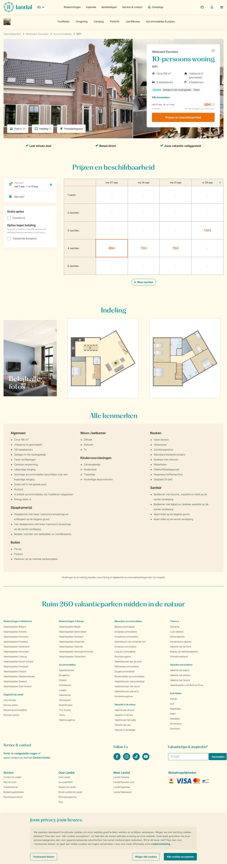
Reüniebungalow (123, 656)
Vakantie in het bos (124, 715)
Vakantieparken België (70, 626)
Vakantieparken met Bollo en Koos (186, 685)
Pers (61, 802)
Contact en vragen (12, 777)
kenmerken (161, 97)
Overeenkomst (11, 787)
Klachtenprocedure (13, 797)
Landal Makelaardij (122, 792)
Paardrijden (175, 708)
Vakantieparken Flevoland (16, 636)
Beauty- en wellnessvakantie (184, 651)
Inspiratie (91, 7)
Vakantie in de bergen (125, 730)
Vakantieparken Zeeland (15, 681)
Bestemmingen (72, 7)
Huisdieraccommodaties (126, 636)
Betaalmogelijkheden (14, 792)
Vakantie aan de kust (124, 710)
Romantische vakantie (180, 641)
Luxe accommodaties (125, 651)
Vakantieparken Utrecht (15, 671)
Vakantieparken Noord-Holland (18, 661)
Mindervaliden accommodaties (129, 676)
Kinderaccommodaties (125, 646)
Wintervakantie (177, 636)
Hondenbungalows (124, 696)
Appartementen (66, 670)
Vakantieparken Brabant (15, 626)
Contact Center (41, 757)
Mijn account (10, 782)
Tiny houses (65, 710)
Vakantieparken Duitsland (71, 636)
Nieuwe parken (11, 705)
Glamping (174, 626)
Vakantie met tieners (180, 680)
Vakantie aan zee (123, 725)
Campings (157, 7)
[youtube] (145, 759)
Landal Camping (121, 777)
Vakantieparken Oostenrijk (71, 641)
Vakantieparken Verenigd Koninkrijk (76, 651)
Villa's (62, 715)
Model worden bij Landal (70, 792)
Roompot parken (12, 715)
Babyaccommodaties (125, 626)
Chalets (63, 680)
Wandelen (175, 718)
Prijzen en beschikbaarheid (183, 117)
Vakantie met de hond (180, 646)
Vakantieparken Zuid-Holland (17, 686)
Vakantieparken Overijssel (16, 666)
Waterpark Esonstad (165, 51)
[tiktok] (136, 759)
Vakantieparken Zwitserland (72, 656)
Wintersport (176, 723)
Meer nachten (145, 282)
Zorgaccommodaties (124, 671)
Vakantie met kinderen (181, 664)
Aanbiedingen (109, 7)
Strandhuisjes (65, 705)
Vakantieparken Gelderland (16, 646)
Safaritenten (65, 695)
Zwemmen (175, 728)
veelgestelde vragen (25, 753)
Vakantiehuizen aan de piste (128, 661)
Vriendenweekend (179, 656)
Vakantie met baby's (179, 670)
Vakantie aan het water (125, 720)
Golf (172, 703)
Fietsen (173, 698)
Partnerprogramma (67, 797)
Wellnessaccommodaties (127, 666)
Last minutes (10, 700)
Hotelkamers (65, 685)
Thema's (174, 621)
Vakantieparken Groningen (16, 651)
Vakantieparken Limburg (15, 656)
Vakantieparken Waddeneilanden (19, 676)
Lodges (62, 690)
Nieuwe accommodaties (15, 710)
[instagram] (127, 759)
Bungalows (64, 675)
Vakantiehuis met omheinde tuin (130, 641)
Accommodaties (67, 664)
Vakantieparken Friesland (16, 641)
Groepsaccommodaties (126, 631)
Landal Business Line (124, 782)
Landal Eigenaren (122, 787)
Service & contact (132, 7)
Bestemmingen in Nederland (18, 621)
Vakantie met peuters (180, 675)
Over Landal (64, 777)
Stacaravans (65, 700)
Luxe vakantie (176, 631)
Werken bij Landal (67, 787)
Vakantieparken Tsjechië (71, 646)
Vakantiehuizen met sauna (127, 686)
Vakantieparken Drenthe (15, 631)
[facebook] (117, 759)
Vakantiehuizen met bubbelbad (129, 681)
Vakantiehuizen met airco (127, 691)
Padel (172, 713)
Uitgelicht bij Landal (13, 694)
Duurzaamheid (65, 782)
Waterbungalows (67, 720)
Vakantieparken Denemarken (73, 631)
